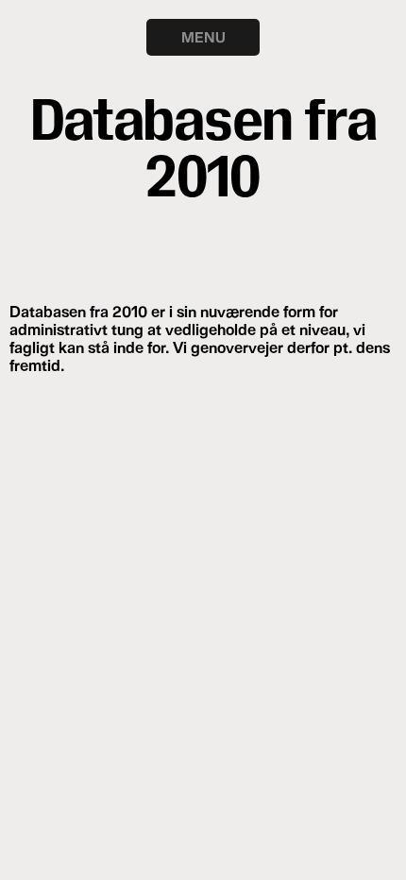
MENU (203, 36)
